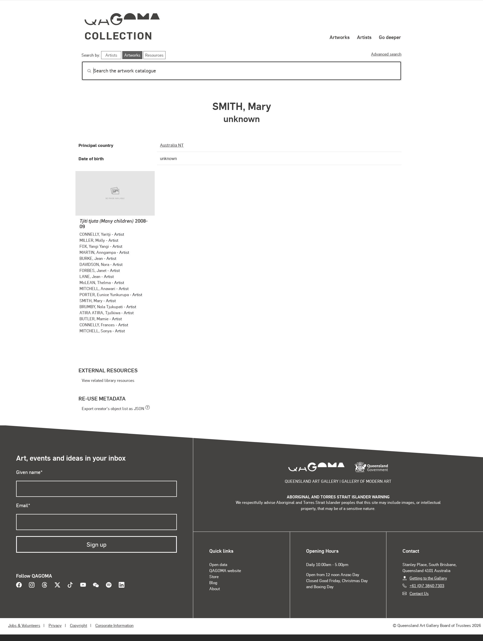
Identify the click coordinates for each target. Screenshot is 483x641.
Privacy (55, 625)
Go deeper (390, 37)
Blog (213, 582)
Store (214, 576)
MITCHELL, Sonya (95, 330)
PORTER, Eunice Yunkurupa (104, 294)
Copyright (78, 625)
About (214, 588)
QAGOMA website (225, 570)
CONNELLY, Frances (97, 324)
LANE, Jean (89, 276)
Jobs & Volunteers (24, 625)
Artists (364, 37)
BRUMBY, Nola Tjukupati (101, 306)
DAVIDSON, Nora (94, 264)
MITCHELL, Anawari (97, 288)
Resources (154, 55)
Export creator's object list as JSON (113, 408)
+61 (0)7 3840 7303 (427, 585)
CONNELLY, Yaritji (95, 234)
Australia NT (172, 145)
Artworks (340, 37)
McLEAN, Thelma (95, 282)
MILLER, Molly (92, 240)
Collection (118, 35)
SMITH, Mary (90, 300)
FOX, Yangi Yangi (94, 246)
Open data (218, 564)
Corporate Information (114, 625)
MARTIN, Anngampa (97, 252)
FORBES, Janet (92, 270)
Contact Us (419, 593)
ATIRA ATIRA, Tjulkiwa (99, 312)
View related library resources (108, 380)
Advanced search (386, 54)
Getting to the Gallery (428, 578)
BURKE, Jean (91, 258)
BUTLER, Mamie (93, 318)
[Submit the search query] (85, 70)
